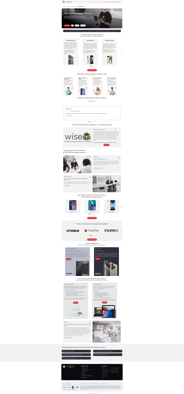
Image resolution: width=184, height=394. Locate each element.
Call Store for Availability (92, 70)
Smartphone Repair (85, 370)
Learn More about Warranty (98, 168)
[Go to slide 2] (92, 235)
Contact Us (104, 373)
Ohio (69, 6)
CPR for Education (115, 370)
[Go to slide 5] (94, 235)
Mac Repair (83, 373)
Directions (77, 25)
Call (72, 25)
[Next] (121, 53)
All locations (65, 6)
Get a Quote (83, 25)
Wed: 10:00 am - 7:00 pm (80, 30)
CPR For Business (114, 368)
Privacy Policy (82, 383)
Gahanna (73, 6)
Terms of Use (87, 383)
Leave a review (91, 101)
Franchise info (105, 372)
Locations (104, 375)
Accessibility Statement (104, 383)
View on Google (69, 115)
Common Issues (105, 370)
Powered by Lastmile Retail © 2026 (92, 393)
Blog (103, 368)
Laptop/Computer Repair (86, 375)
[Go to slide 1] (90, 235)
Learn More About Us (68, 337)
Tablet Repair (84, 377)
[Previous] (62, 53)
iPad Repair (83, 372)
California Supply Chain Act (95, 383)
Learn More (66, 185)
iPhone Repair (84, 368)
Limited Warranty (114, 372)
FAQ (103, 377)
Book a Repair (67, 25)
